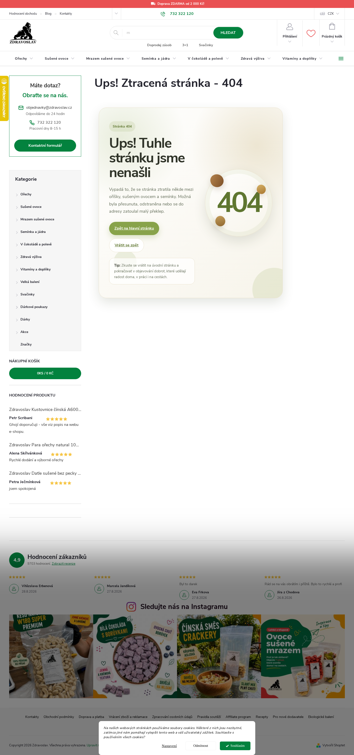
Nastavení (169, 746)
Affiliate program (238, 717)
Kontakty (66, 14)
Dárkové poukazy (33, 307)
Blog (48, 14)
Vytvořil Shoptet (333, 745)
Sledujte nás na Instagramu (184, 606)
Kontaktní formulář (45, 145)
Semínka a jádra (33, 232)
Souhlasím (237, 746)
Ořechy (25, 194)
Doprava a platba (91, 717)
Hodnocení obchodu (23, 14)
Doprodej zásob (159, 45)
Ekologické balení (321, 717)
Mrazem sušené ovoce (37, 219)
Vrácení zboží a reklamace (128, 717)
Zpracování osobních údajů (172, 717)
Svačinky (206, 45)
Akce (24, 332)
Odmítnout (200, 746)
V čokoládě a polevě (36, 244)
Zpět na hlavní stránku (134, 228)
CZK (331, 14)
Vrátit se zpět (126, 245)
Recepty (262, 717)
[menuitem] (24, 58)
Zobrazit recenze (63, 564)
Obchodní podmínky (59, 717)
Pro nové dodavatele (288, 717)
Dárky (25, 319)
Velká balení (29, 282)
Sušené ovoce (30, 207)
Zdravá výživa (31, 257)
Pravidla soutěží (209, 717)
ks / (45, 373)
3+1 (185, 45)
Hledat (228, 32)
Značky (26, 344)
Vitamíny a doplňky (35, 269)
